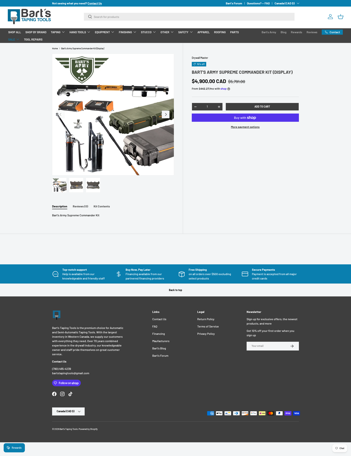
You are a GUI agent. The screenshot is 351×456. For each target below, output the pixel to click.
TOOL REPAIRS (33, 39)
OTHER (165, 32)
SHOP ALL (14, 32)
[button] (341, 17)
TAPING (56, 32)
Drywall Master (200, 57)
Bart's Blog (159, 348)
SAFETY (183, 32)
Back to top (175, 290)
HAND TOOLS (77, 32)
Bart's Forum (234, 3)
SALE (11, 39)
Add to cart (262, 106)
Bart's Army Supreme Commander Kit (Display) (82, 48)
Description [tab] (59, 206)
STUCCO (146, 32)
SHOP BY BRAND (35, 32)
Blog (283, 32)
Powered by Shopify (88, 429)
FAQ (154, 326)
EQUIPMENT (102, 32)
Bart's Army (269, 32)
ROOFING (220, 32)
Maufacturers (160, 341)
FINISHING (125, 32)
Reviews (312, 32)
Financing (158, 333)
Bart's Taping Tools (69, 429)
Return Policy (205, 319)
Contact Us (159, 319)
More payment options (245, 127)
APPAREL (203, 32)
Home (55, 48)
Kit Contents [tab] (102, 206)
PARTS (234, 32)
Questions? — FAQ (258, 3)
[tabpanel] (113, 215)
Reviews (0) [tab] (80, 206)
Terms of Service (208, 326)
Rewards (296, 32)
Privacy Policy (206, 333)
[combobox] (189, 17)
